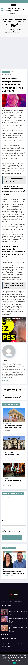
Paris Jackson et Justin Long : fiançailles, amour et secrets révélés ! (12, 396)
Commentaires (6, 497)
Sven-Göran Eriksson (6, 642)
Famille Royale (5, 637)
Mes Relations (14, 8)
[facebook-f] (12, 1)
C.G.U (17, 650)
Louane (13, 640)
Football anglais (5, 640)
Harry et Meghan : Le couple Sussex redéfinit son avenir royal (13, 481)
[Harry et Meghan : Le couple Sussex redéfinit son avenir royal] (14, 470)
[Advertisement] (14, 51)
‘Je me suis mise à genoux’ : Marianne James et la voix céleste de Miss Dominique (18, 623)
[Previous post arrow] (24, 389)
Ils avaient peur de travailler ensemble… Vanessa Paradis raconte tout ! (12, 390)
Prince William (21, 640)
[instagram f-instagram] (14, 1)
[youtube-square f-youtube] (16, 1)
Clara (15, 71)
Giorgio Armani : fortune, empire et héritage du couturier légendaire (14, 568)
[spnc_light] (26, 9)
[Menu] (2, 9)
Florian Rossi (14, 637)
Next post (5, 393)
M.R (12, 571)
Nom (3, 512)
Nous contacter (13, 652)
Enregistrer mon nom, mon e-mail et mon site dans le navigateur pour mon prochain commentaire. (13, 531)
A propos (21, 650)
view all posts (5, 380)
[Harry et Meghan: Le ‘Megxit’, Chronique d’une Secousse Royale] (14, 415)
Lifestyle (14, 552)
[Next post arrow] (24, 396)
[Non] (26, 659)
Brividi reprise (5, 634)
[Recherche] (23, 9)
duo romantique (14, 634)
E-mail (4, 520)
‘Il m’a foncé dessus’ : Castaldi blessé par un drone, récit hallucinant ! (18, 615)
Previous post (6, 387)
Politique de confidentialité (8, 650)
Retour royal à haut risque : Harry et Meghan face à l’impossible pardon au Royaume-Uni (12, 454)
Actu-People (6, 71)
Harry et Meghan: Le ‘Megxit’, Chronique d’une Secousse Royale (13, 426)
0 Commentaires (7, 74)
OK (14, 662)
